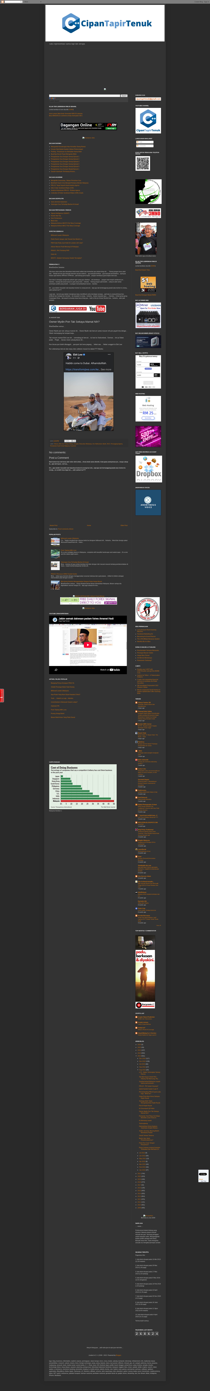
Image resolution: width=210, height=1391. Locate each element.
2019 (139, 1179)
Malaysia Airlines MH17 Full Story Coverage (65, 226)
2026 (139, 1044)
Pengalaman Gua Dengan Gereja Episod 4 (65, 164)
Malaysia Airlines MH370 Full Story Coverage (66, 223)
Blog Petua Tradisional (145, 830)
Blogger (118, 1355)
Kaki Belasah (142, 797)
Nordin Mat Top (56, 216)
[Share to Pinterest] (75, 441)
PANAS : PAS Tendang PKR (60, 250)
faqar (140, 856)
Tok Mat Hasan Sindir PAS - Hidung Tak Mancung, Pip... (149, 1077)
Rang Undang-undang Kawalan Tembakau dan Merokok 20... (149, 1148)
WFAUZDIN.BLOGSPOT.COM (148, 822)
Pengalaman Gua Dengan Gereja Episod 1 (65, 156)
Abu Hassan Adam (144, 876)
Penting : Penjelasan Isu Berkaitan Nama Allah (66, 151)
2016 (139, 1188)
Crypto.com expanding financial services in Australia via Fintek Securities (147, 681)
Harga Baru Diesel (143, 655)
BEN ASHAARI (143, 760)
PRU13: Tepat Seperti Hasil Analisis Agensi (65, 185)
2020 (139, 1176)
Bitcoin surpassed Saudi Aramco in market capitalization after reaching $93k (148, 691)
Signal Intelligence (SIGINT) (60, 213)
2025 (139, 1047)
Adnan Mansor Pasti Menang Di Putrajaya (65, 247)
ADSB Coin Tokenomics (145, 1019)
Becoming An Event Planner (146, 636)
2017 (139, 1185)
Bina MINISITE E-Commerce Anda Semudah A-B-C (66, 116)
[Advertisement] (93, 76)
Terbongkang (143, 1123)
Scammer (73, 446)
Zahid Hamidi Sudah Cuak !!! (148, 1089)
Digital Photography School (147, 804)
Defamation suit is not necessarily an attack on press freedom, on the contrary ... (149, 772)
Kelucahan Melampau (85, 444)
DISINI (71, 109)
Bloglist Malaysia (144, 840)
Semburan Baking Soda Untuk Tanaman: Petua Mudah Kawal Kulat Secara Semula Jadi (148, 833)
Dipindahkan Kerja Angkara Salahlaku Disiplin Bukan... (149, 1127)
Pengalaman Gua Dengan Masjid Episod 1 (65, 169)
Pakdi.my (141, 742)
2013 (139, 1196)
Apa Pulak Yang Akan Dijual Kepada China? (65, 694)
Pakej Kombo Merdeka (144, 799)
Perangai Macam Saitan (145, 653)
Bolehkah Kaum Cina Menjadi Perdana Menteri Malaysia (69, 183)
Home (89, 525)
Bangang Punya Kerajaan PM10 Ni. (62, 683)
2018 (139, 1182)
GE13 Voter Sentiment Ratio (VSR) (62, 188)
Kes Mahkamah (97, 444)
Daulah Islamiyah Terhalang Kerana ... (63, 171)
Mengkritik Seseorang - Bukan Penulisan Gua (66, 180)
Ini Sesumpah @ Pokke (146, 1108)
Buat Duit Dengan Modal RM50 (145, 295)
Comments (142, 146)
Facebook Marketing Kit (145, 634)
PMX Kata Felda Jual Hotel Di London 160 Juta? (67, 243)
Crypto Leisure (143, 1022)
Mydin (104, 444)
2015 (139, 1190)
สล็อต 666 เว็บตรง (143, 903)
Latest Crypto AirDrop (144, 1024)
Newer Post (53, 525)
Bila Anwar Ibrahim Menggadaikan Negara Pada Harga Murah (81, 581)
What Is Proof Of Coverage (146, 1029)
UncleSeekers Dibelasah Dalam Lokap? (64, 702)
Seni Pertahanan (56, 218)
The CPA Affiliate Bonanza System (148, 639)
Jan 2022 (142, 1170)
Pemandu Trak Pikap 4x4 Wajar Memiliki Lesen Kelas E (149, 1117)
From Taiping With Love (68, 550)
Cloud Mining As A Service (147, 1033)
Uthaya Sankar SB (144, 702)
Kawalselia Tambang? (144, 660)
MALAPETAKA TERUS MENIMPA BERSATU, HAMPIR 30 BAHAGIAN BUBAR (148, 869)
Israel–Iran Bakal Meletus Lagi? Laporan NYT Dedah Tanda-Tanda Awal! (148, 919)
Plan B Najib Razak (145, 1106)
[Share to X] (70, 441)
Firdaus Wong (68, 444)
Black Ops (54, 221)
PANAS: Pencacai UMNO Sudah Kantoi (64, 574)
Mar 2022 (142, 1164)
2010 (139, 1205)
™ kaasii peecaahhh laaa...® (147, 815)
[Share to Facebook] (72, 441)
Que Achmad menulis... (146, 881)
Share (201, 1179)
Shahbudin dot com (144, 865)
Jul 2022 (142, 1153)
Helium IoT (141, 1028)
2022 (139, 1056)
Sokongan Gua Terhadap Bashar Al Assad (65, 204)
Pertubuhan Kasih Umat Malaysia (60, 446)
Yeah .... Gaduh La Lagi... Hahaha (62, 698)
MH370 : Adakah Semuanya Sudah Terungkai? (66, 258)
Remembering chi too (144, 851)
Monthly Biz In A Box (143, 641)
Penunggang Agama (116, 444)
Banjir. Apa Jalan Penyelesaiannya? (146, 1139)
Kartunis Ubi (142, 901)
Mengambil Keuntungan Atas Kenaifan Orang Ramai (68, 146)
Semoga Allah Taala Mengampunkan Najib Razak (149, 1102)
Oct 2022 (142, 1064)
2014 (139, 1193)
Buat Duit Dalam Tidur (142, 270)
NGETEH (141, 824)
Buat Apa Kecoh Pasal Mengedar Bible (64, 154)
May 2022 (142, 1158)
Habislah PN (55, 706)
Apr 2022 (142, 1161)
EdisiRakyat (142, 892)
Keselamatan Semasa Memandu (148, 650)
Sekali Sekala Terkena (146, 1135)
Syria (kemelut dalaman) (59, 202)
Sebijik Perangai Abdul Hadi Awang (62, 687)
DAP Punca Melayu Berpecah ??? (148, 817)
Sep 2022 (142, 1067)
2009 (139, 1208)
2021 (139, 1173)
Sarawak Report (143, 779)
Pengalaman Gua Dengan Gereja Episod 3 (65, 161)
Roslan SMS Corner (145, 724)
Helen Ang (141, 908)
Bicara (56, 444)
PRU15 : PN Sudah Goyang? (148, 1086)
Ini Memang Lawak (145, 1120)
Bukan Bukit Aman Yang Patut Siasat (63, 717)
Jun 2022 (142, 1156)
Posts (140, 142)
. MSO (140, 751)
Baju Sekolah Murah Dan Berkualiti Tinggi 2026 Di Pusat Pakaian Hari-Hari (148, 885)
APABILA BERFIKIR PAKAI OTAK (147, 792)
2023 (139, 1053)
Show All (159, 925)
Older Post (124, 525)
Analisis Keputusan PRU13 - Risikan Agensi (65, 190)
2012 (139, 1199)
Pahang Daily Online (145, 711)
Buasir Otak (142, 733)
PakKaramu (142, 790)
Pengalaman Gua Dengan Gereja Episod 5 (65, 166)
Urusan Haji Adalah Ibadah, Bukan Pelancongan (67, 149)
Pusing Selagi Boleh (57, 713)
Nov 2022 (142, 1061)
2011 (139, 1202)
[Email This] (65, 441)
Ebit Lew (61, 444)
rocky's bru (142, 769)
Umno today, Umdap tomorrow (147, 910)
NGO (108, 444)
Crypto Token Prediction (146, 1017)
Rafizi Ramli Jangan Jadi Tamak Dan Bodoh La (66, 239)
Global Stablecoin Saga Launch (147, 1035)
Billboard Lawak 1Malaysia (60, 235)
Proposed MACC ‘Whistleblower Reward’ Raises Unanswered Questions (147, 783)
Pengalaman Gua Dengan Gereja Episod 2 (65, 159)
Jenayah (76, 444)
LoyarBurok (142, 849)
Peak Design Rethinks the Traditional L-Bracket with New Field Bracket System (148, 808)
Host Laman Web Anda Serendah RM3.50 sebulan (66, 113)
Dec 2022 (142, 1058)
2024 (139, 1050)
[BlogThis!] (68, 441)
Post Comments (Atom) (65, 529)
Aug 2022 (142, 1070)
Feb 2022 (142, 1167)
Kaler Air (54, 254)
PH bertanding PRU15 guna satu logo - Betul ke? (150, 1092)
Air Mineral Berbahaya (144, 658)
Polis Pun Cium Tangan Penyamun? (147, 1144)
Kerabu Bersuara (144, 915)
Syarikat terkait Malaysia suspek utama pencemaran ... (149, 1082)
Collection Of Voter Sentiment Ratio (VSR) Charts (67, 193)
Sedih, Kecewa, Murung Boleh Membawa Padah (149, 1131)
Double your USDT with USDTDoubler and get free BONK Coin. (148, 671)
